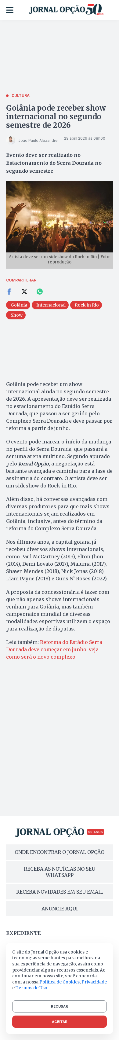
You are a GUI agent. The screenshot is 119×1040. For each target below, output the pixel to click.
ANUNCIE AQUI (59, 909)
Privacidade (94, 982)
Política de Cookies (59, 982)
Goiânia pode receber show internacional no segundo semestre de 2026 (56, 116)
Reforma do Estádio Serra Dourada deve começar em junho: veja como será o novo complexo (54, 649)
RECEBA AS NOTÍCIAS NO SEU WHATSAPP (59, 872)
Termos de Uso (31, 987)
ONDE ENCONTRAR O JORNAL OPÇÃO (59, 852)
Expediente (23, 933)
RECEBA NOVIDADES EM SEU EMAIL (59, 892)
